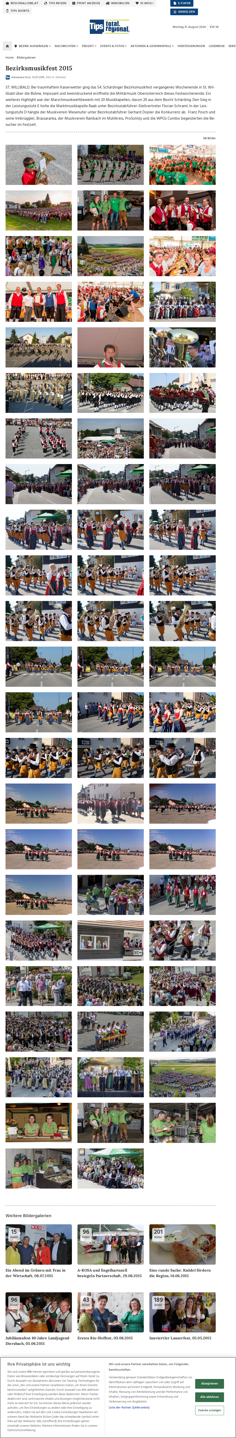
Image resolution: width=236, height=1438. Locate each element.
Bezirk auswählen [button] (33, 46)
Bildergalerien (26, 57)
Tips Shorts (20, 11)
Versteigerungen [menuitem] (191, 46)
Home (10, 57)
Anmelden (186, 12)
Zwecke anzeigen (209, 1410)
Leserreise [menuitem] (217, 46)
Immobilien (120, 3)
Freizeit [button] (88, 46)
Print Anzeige (88, 3)
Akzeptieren (209, 1383)
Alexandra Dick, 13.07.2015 (27, 77)
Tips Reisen (57, 3)
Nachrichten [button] (65, 46)
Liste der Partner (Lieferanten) (129, 1407)
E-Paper (184, 3)
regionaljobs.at (24, 3)
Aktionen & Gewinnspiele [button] (150, 46)
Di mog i (147, 3)
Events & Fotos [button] (112, 46)
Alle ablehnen (209, 1397)
